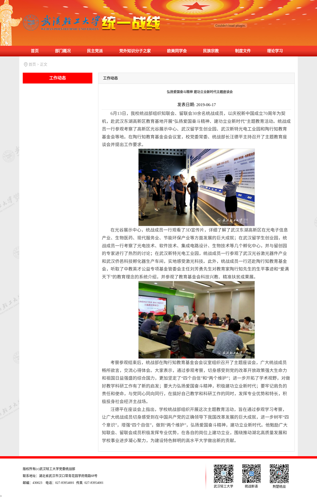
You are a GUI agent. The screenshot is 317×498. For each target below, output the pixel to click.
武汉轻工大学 (223, 486)
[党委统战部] (91, 15)
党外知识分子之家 (135, 51)
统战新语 (251, 486)
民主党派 (95, 51)
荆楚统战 (279, 486)
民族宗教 (211, 51)
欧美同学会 (177, 51)
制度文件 (243, 51)
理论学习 (275, 51)
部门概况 (63, 51)
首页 (35, 51)
